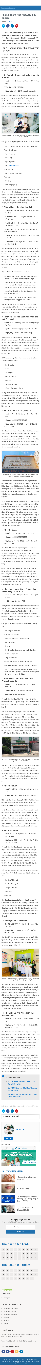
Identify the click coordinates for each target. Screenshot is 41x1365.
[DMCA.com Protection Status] (6, 1290)
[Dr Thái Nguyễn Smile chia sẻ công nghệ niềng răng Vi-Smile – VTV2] (8, 1199)
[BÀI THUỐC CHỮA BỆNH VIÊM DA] (8, 1178)
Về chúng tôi (7, 1317)
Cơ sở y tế (6, 1298)
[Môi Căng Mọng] (8, 1188)
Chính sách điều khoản (10, 1308)
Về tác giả (8, 1138)
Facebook (7, 25)
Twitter (3, 25)
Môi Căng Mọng (23, 1189)
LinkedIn (12, 25)
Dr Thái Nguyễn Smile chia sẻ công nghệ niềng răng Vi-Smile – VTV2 (28, 1199)
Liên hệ (5, 1324)
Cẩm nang (11, 8)
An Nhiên (9, 21)
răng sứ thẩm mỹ (13, 165)
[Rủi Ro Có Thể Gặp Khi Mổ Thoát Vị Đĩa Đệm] (8, 1209)
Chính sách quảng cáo (10, 1315)
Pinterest (16, 25)
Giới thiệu (6, 1321)
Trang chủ (4, 8)
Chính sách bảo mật (9, 1311)
